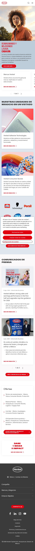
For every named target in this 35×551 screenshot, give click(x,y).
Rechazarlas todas (17, 232)
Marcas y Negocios (9, 490)
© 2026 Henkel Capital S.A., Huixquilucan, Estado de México (17, 542)
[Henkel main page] (4, 3)
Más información (9, 86)
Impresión (17, 526)
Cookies (17, 536)
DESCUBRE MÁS (8, 66)
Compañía (5, 484)
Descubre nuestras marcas (17, 246)
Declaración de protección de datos (17, 533)
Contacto (16, 506)
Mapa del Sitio (17, 520)
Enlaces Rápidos (8, 496)
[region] (17, 230)
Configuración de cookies (11, 241)
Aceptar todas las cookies (17, 238)
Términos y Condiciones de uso (17, 529)
